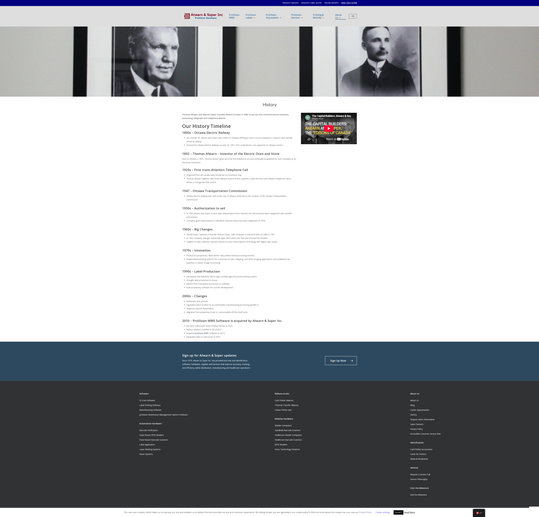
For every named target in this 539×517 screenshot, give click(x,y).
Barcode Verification (148, 430)
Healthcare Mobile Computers (288, 435)
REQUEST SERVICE (291, 3)
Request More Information (422, 419)
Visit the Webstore (418, 494)
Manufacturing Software (150, 410)
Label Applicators (147, 444)
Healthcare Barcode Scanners (288, 439)
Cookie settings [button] (382, 512)
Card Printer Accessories (421, 449)
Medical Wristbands (419, 459)
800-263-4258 (349, 3)
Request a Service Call (420, 474)
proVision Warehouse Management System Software (163, 414)
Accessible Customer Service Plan (425, 433)
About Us (338, 16)
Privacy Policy (416, 429)
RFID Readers (281, 444)
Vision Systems (146, 454)
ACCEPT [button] (398, 512)
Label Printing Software (150, 405)
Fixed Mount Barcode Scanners (153, 439)
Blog (412, 405)
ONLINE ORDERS (331, 3)
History (413, 414)
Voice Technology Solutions (287, 449)
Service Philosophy (418, 479)
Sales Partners (416, 424)
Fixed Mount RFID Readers (151, 435)
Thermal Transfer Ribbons (287, 405)
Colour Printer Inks (283, 410)
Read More (409, 512)
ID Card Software (147, 400)
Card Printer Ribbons (284, 400)
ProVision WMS (234, 16)
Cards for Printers (418, 454)
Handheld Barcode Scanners (288, 430)
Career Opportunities (419, 410)
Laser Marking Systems (150, 449)
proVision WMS (202, 333)
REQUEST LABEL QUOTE (311, 3)
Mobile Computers (283, 425)
